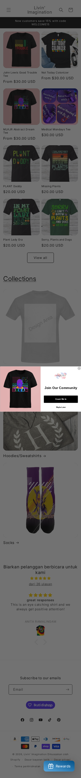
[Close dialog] (79, 368)
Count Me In (60, 399)
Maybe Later (60, 407)
